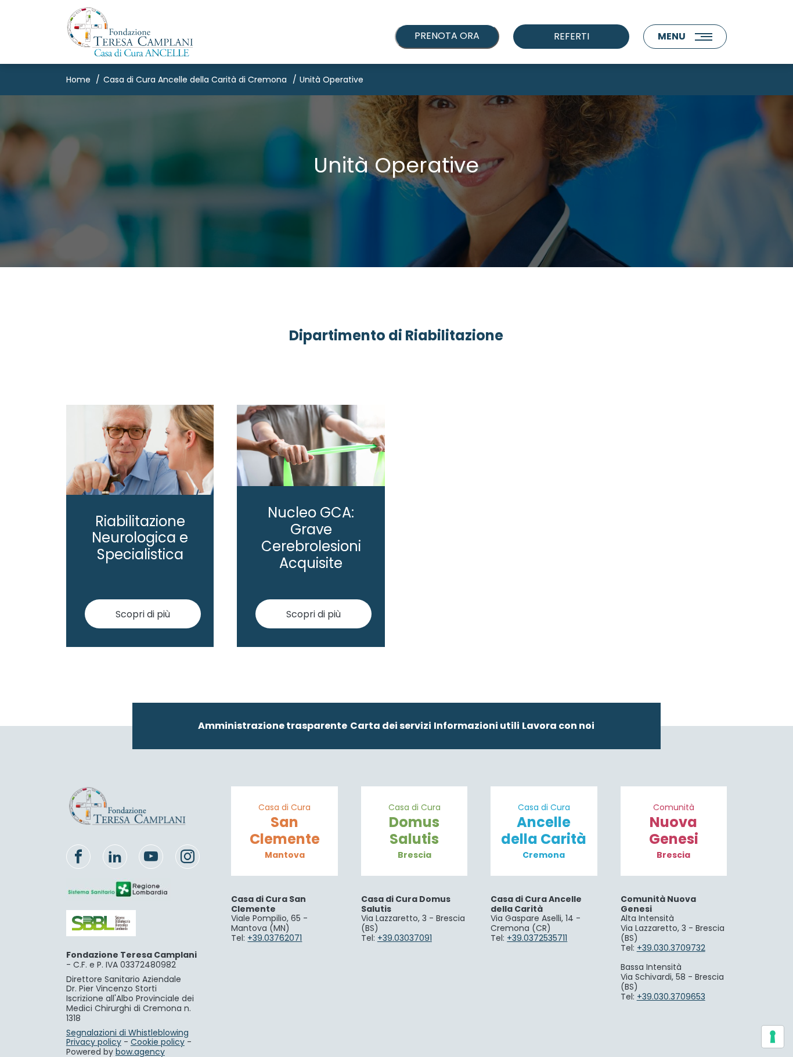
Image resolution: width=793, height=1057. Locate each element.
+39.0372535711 (537, 938)
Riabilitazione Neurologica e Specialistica (140, 538)
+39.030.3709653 (671, 996)
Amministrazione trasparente (272, 725)
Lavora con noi (558, 725)
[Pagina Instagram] (187, 856)
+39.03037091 (404, 938)
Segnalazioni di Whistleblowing (127, 1032)
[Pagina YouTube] (151, 856)
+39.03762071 (274, 938)
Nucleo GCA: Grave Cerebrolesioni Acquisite (311, 537)
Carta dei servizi (390, 725)
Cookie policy (158, 1042)
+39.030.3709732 (671, 948)
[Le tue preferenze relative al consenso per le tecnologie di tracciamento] (773, 1037)
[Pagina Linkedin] (115, 856)
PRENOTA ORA (447, 35)
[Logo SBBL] (118, 923)
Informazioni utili (477, 725)
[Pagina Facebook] (78, 856)
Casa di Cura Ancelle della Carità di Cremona (195, 79)
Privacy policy (93, 1042)
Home (78, 79)
